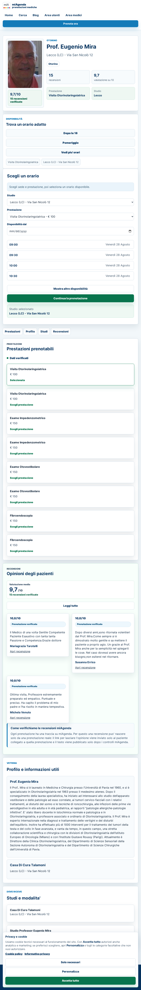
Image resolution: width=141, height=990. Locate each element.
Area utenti (52, 15)
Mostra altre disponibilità (70, 288)
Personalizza (70, 971)
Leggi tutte (70, 605)
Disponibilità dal (16, 224)
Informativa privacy (37, 953)
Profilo (30, 331)
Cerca (23, 15)
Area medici (74, 15)
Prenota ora (70, 23)
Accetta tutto (70, 980)
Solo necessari (70, 962)
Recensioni (61, 331)
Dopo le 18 (70, 133)
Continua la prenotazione (70, 298)
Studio (11, 195)
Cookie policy (14, 953)
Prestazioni (12, 331)
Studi (44, 331)
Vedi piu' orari (70, 152)
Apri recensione (20, 651)
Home (9, 15)
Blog (36, 15)
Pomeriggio (71, 142)
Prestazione (14, 209)
